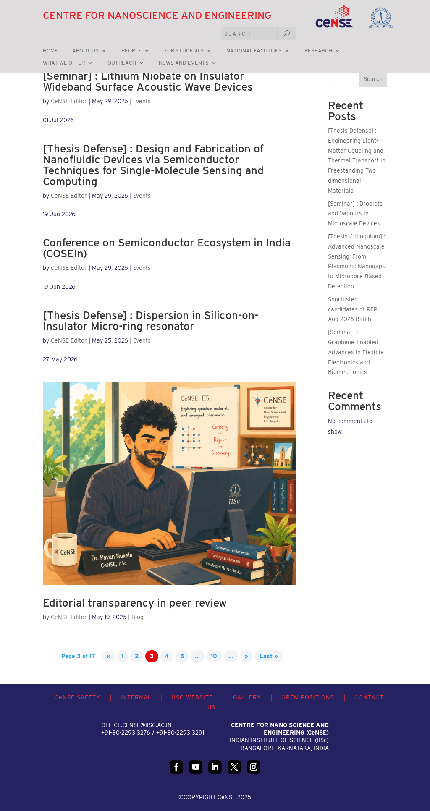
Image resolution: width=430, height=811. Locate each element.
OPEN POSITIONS (307, 697)
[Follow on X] (234, 767)
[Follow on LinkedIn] (215, 767)
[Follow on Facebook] (176, 767)
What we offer (64, 63)
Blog (137, 617)
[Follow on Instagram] (253, 767)
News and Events (184, 63)
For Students (184, 51)
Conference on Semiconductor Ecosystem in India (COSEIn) (167, 248)
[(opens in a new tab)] (169, 483)
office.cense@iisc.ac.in (136, 725)
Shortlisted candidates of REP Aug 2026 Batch (353, 309)
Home (50, 51)
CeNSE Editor (69, 101)
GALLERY (247, 697)
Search (373, 79)
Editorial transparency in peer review (135, 602)
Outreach (122, 63)
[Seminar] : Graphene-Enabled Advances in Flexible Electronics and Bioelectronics (356, 352)
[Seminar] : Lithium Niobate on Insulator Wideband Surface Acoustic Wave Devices (148, 81)
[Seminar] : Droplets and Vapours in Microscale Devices (355, 213)
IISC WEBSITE (192, 697)
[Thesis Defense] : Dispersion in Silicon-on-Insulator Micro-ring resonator (150, 320)
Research (318, 51)
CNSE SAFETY (77, 697)
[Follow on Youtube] (195, 767)
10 (214, 656)
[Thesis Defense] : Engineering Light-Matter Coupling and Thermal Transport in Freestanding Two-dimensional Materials (356, 160)
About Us (85, 51)
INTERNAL (136, 697)
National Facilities (254, 51)
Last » (269, 656)
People (131, 51)
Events (142, 101)
